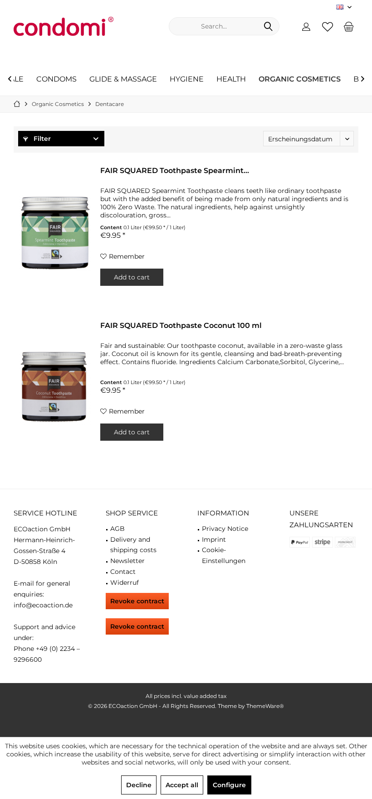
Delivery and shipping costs (133, 544)
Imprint (214, 539)
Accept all (182, 785)
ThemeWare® (265, 706)
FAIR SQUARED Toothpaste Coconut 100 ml (181, 325)
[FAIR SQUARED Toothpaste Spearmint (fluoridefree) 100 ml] (55, 232)
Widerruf (124, 582)
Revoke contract (137, 601)
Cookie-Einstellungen (223, 555)
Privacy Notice (225, 529)
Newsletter (127, 561)
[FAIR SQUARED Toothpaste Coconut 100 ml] (55, 387)
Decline (139, 785)
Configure (229, 785)
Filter (41, 139)
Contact (123, 572)
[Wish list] (327, 26)
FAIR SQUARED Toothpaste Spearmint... (174, 170)
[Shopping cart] (348, 26)
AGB (117, 529)
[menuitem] (348, 26)
